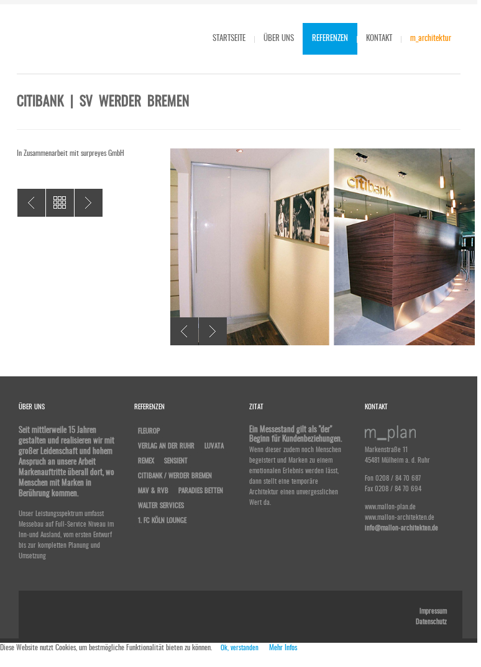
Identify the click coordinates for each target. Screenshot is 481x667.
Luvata (214, 446)
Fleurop (149, 431)
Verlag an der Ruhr (166, 446)
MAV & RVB (153, 491)
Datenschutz (431, 622)
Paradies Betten (200, 491)
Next (213, 331)
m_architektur (430, 39)
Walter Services (31, 203)
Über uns (278, 39)
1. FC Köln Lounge (162, 520)
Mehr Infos (283, 647)
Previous (184, 331)
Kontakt (379, 39)
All (60, 203)
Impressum (433, 611)
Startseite (229, 39)
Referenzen (330, 39)
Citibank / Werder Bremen (175, 476)
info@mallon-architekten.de (401, 528)
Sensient (176, 461)
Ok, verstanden (240, 648)
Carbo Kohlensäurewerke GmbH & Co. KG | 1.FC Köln (89, 203)
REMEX (146, 461)
